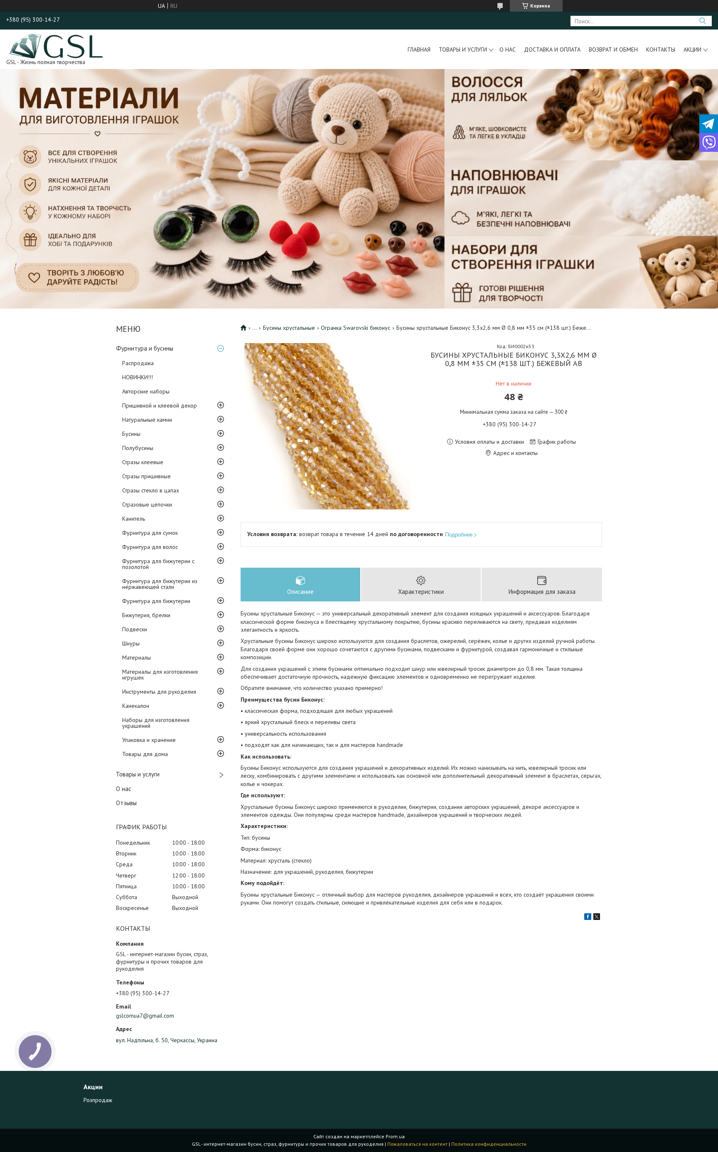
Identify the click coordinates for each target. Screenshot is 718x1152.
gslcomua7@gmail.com (145, 1015)
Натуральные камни (147, 419)
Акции (692, 49)
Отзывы (126, 803)
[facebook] (587, 918)
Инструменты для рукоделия (159, 691)
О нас (507, 49)
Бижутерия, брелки (146, 615)
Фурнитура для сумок (150, 532)
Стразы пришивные (146, 476)
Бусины (131, 434)
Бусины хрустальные (289, 328)
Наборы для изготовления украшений (155, 722)
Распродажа (138, 363)
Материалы (136, 657)
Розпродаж (98, 1100)
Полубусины (137, 448)
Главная (419, 49)
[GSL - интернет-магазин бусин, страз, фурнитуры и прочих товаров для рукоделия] (56, 45)
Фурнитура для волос (150, 547)
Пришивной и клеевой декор (159, 405)
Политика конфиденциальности (488, 1144)
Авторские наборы (146, 391)
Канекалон (135, 705)
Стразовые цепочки (147, 504)
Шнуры (131, 643)
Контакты (660, 49)
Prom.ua (395, 1136)
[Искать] (702, 21)
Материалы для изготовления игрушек (160, 674)
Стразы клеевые (142, 462)
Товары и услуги (463, 49)
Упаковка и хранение (149, 740)
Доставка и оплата (552, 49)
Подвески (134, 629)
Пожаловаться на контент (417, 1144)
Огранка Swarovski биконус (355, 328)
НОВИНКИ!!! (137, 377)
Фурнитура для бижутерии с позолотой (158, 564)
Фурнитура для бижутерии (156, 601)
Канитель (133, 518)
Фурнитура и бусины (144, 348)
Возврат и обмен (613, 49)
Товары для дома (145, 754)
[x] (596, 918)
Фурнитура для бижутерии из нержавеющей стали (159, 584)
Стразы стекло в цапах (150, 490)
